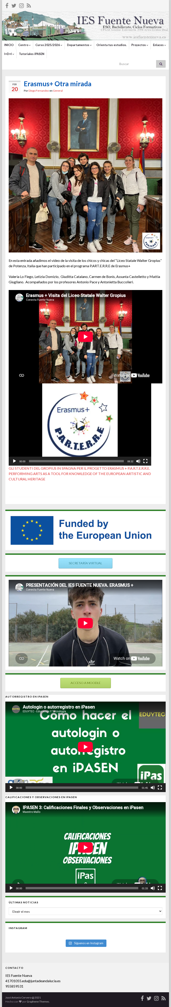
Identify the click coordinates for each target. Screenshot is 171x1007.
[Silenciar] (138, 461)
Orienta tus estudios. (111, 45)
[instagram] (21, 5)
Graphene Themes (38, 1001)
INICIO (9, 45)
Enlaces (158, 45)
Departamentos (78, 45)
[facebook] (6, 5)
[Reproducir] (14, 461)
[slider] (76, 461)
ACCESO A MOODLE (86, 683)
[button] (80, 424)
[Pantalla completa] (145, 461)
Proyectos (139, 45)
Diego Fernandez (38, 90)
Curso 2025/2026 (48, 45)
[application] (80, 424)
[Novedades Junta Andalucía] (29, 5)
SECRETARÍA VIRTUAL (85, 563)
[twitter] (13, 5)
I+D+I (8, 54)
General (58, 90)
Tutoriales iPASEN (31, 54)
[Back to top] (161, 997)
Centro (23, 45)
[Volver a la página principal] (85, 25)
